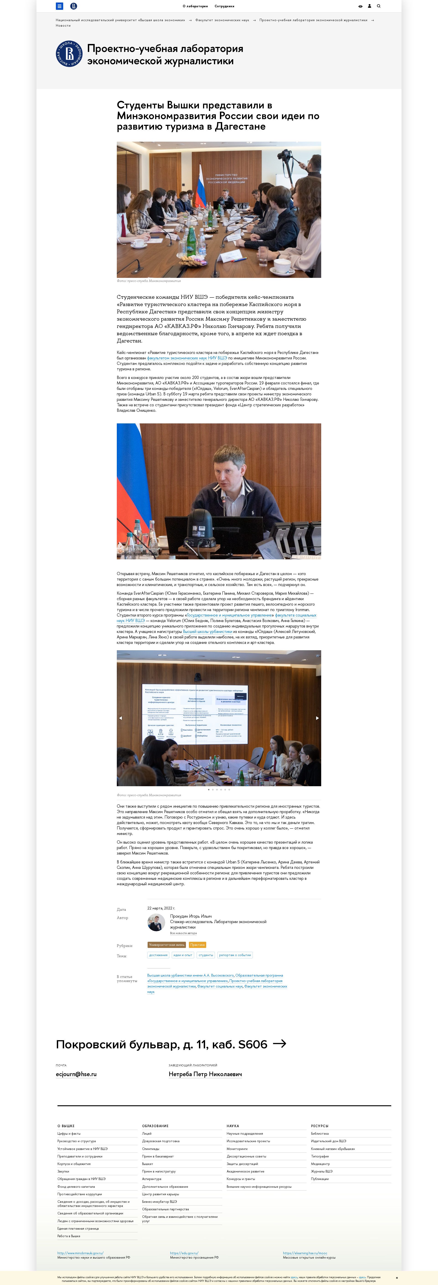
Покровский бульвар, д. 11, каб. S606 (161, 1044)
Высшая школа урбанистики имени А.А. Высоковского (190, 975)
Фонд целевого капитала (76, 1186)
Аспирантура (151, 1179)
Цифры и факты (69, 1133)
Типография (320, 1156)
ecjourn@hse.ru (76, 1074)
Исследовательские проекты (248, 1141)
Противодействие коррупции (79, 1194)
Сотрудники (224, 6)
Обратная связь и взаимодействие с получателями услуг (180, 1218)
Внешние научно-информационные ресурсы (259, 1186)
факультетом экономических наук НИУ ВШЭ (187, 358)
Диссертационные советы (246, 1156)
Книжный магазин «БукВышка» (333, 1149)
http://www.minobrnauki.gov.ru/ (80, 1253)
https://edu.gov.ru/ (184, 1253)
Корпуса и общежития (74, 1164)
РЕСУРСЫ (319, 1126)
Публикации (320, 1179)
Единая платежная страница (78, 1228)
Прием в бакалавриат (158, 1156)
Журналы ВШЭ (322, 1171)
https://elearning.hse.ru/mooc (305, 1253)
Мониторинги (237, 1149)
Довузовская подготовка (161, 1141)
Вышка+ (147, 1164)
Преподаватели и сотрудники (79, 1156)
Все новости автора (183, 933)
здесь (294, 1277)
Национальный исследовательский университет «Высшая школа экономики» (121, 20)
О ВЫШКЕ (66, 1126)
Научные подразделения (245, 1133)
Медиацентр (320, 1164)
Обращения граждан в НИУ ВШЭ (81, 1179)
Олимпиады (150, 1149)
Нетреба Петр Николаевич (205, 1074)
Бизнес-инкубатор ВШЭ (159, 1201)
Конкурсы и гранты (241, 1179)
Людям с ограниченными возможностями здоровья (95, 1221)
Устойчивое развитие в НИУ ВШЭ (82, 1149)
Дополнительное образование (165, 1186)
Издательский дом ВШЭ (328, 1141)
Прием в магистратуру (159, 1171)
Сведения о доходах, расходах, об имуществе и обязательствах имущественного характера (93, 1203)
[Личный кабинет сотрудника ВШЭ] (369, 6)
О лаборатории (195, 6)
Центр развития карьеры (160, 1194)
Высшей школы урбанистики (207, 631)
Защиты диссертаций (242, 1164)
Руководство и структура (76, 1141)
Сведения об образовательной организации (90, 1213)
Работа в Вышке (68, 1236)
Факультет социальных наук (220, 986)
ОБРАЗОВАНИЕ (155, 1126)
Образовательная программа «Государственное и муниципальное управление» (215, 978)
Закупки (63, 1171)
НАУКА (233, 1126)
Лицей (146, 1133)
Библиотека (320, 1133)
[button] (121, 718)
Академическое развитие (245, 1171)
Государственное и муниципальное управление (229, 615)
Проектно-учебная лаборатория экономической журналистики (314, 20)
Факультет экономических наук (223, 20)
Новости (63, 25)
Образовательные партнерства (165, 1209)
